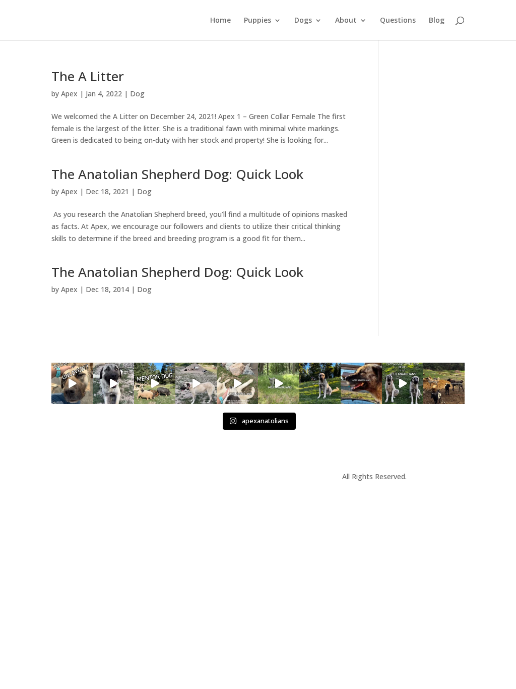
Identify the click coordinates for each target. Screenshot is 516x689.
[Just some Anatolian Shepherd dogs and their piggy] (113, 383)
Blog (436, 21)
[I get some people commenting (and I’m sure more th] (72, 383)
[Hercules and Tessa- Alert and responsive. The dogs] (444, 383)
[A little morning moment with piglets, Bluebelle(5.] (154, 383)
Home (220, 21)
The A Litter (87, 76)
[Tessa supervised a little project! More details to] (320, 383)
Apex (69, 93)
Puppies (257, 21)
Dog (137, 93)
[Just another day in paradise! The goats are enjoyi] (196, 383)
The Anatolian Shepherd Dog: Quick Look (177, 174)
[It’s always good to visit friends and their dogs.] (361, 383)
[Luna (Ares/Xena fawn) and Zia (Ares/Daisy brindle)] (278, 383)
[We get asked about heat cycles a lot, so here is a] (402, 383)
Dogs (303, 21)
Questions (398, 21)
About (346, 21)
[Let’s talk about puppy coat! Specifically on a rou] (237, 383)
